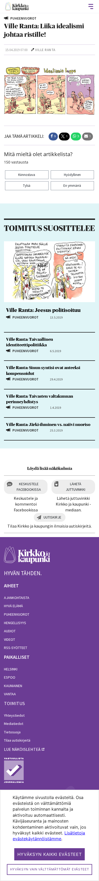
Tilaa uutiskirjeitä (17, 740)
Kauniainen (13, 685)
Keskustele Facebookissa (29, 487)
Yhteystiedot (14, 715)
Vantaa (10, 694)
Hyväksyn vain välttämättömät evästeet (49, 869)
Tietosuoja (12, 732)
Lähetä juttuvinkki (75, 487)
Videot (9, 639)
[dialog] (49, 835)
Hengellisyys (15, 622)
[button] (53, 136)
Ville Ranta (45, 50)
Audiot (10, 631)
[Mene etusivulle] (27, 558)
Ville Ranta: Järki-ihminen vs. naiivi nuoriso (48, 425)
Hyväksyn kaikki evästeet (49, 854)
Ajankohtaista (16, 597)
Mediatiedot (13, 723)
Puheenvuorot (16, 614)
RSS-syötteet (15, 647)
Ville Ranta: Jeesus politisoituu (43, 310)
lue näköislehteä (22, 749)
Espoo (9, 677)
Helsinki (10, 669)
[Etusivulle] (17, 6)
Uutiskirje (52, 517)
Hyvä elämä (13, 605)
